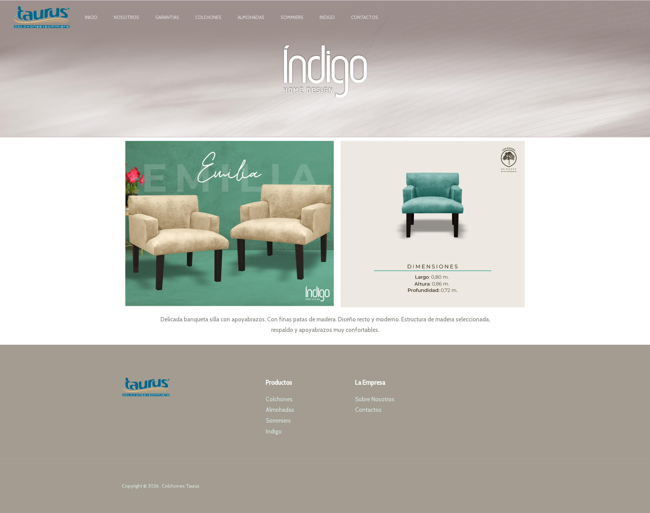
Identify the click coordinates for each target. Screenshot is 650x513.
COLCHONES (208, 17)
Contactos (368, 409)
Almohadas (280, 409)
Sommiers (278, 420)
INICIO (91, 17)
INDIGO (327, 17)
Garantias (167, 17)
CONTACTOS (364, 17)
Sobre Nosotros (374, 399)
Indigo (274, 431)
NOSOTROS (126, 17)
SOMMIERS (292, 17)
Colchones (279, 399)
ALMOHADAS (251, 17)
